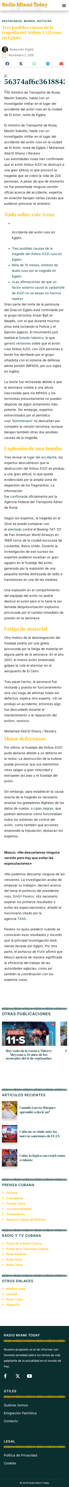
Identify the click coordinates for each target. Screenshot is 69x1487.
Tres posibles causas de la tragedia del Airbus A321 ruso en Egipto (37, 254)
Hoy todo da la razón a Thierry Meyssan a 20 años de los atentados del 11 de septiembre (29, 1054)
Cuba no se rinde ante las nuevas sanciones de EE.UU (40, 1133)
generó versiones (17, 343)
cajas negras (43, 808)
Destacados (12, 21)
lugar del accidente (42, 457)
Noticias (44, 21)
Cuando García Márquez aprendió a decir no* (38, 1109)
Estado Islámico (31, 338)
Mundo (29, 21)
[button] (64, 5)
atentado (15, 529)
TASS (21, 919)
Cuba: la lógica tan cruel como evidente (42, 1157)
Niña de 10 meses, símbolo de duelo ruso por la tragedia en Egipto (35, 270)
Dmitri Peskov (23, 896)
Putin (41, 952)
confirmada (19, 496)
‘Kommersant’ (22, 421)
